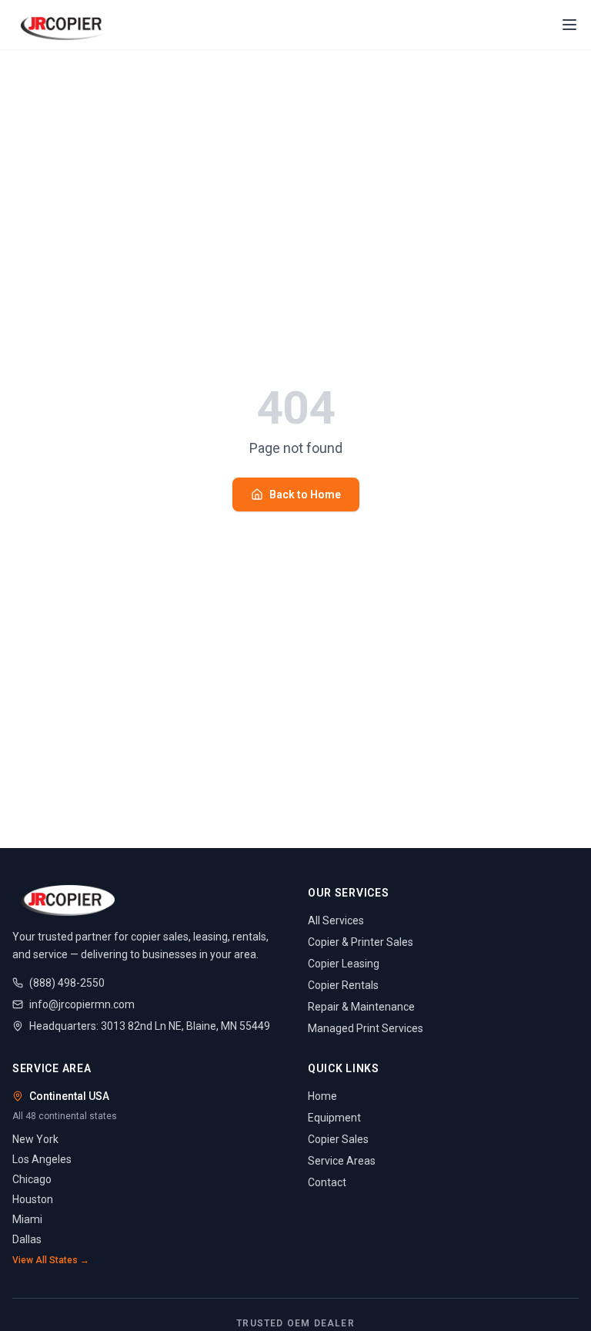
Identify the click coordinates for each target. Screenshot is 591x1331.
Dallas (27, 1239)
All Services (336, 920)
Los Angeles (42, 1159)
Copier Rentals (343, 985)
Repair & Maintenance (361, 1007)
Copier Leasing (343, 963)
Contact (327, 1182)
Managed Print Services (365, 1028)
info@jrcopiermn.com (82, 1004)
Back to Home (305, 494)
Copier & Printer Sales (360, 942)
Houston (32, 1199)
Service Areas (342, 1161)
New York (35, 1139)
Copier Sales (338, 1139)
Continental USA (69, 1096)
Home (322, 1096)
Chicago (32, 1179)
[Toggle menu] (569, 24)
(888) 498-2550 (67, 983)
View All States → (50, 1260)
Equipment (334, 1117)
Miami (27, 1219)
